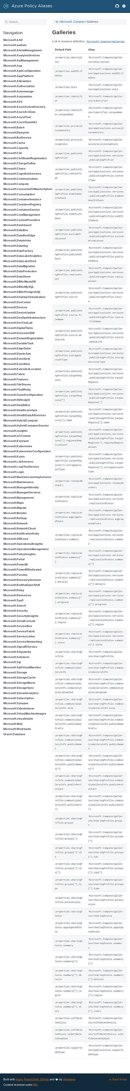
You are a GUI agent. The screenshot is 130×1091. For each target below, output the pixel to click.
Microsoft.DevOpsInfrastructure (24, 317)
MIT (35, 1084)
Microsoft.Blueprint (16, 132)
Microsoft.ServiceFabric (19, 631)
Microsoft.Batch (14, 127)
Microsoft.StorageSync (18, 687)
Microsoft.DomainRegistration (23, 338)
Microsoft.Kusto (14, 456)
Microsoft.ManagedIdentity (21, 487)
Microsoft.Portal (14, 559)
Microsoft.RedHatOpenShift (21, 585)
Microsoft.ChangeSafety (19, 163)
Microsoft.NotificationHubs (21, 533)
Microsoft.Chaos (14, 168)
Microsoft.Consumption (19, 194)
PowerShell (31, 1079)
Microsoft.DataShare (17, 276)
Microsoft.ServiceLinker (19, 636)
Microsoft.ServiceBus (17, 626)
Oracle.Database (14, 734)
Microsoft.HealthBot (16, 405)
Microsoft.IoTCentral (17, 436)
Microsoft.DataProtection (20, 271)
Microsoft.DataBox (15, 230)
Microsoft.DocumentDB (19, 333)
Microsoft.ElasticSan (17, 353)
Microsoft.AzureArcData (19, 111)
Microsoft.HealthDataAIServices (24, 415)
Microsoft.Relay (13, 590)
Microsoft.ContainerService (21, 209)
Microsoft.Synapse (15, 703)
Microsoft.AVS (12, 101)
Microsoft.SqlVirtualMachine (22, 667)
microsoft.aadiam (14, 45)
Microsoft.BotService (17, 137)
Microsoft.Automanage (18, 91)
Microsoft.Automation (17, 96)
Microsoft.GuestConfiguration (23, 394)
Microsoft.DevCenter (17, 302)
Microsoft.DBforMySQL (18, 286)
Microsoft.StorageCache (19, 677)
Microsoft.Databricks (17, 240)
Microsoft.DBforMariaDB (19, 281)
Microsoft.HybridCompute (20, 420)
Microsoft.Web (13, 723)
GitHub (44, 1079)
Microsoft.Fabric (14, 374)
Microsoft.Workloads (17, 729)
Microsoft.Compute (16, 184)
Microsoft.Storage (15, 672)
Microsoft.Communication (20, 178)
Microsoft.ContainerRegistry (22, 204)
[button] (124, 6)
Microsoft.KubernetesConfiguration (27, 451)
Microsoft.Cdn (12, 153)
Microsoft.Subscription (18, 698)
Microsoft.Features (15, 379)
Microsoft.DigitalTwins (18, 328)
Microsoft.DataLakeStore (20, 261)
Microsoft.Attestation (17, 81)
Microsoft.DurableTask (18, 343)
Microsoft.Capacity (15, 148)
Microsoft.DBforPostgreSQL (22, 292)
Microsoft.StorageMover (19, 682)
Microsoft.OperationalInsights (23, 543)
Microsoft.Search (14, 605)
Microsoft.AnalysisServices (21, 55)
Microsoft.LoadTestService (21, 466)
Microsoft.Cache (14, 142)
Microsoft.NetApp (15, 518)
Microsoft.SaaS (13, 600)
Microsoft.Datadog (15, 245)
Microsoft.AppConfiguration (22, 70)
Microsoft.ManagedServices (21, 492)
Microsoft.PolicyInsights (19, 554)
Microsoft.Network (15, 523)
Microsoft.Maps (13, 502)
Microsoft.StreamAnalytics (21, 693)
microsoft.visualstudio (18, 718)
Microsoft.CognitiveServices (22, 173)
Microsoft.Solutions (16, 657)
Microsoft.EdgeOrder (17, 348)
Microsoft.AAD (13, 40)
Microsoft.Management (18, 497)
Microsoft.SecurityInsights (21, 616)
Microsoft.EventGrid (16, 358)
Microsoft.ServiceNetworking (22, 641)
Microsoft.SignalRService (20, 646)
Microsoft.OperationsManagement (26, 549)
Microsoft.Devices (15, 307)
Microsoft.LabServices (18, 461)
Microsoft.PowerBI (15, 564)
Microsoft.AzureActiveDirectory (24, 106)
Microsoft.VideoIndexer (18, 708)
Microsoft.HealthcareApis (20, 410)
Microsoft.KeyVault (16, 441)
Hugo (19, 1079)
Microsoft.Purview (15, 574)
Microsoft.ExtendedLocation (22, 369)
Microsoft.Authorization (19, 86)
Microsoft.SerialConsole (19, 621)
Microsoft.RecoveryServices (22, 579)
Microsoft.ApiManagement (20, 60)
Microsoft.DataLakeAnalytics (22, 255)
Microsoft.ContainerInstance (22, 199)
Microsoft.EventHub (16, 364)
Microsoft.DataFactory (18, 250)
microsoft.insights (15, 430)
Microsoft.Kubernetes (17, 446)
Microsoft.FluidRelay (17, 389)
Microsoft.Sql (12, 662)
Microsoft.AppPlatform (18, 76)
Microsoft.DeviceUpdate (19, 312)
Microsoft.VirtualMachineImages (24, 713)
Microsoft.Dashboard (17, 225)
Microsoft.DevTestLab (18, 322)
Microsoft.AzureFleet (17, 117)
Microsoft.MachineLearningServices (27, 477)
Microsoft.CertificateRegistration (25, 158)
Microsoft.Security (15, 610)
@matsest (69, 1079)
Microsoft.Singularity (17, 651)
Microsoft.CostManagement (21, 214)
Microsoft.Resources (17, 595)
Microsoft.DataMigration (19, 266)
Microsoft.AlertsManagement (22, 50)
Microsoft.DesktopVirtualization (24, 297)
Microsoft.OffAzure (15, 538)
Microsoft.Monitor (15, 513)
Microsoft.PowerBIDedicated (22, 569)
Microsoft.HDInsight (16, 399)
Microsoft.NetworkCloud (19, 528)
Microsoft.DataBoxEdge (19, 235)
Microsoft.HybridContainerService (26, 425)
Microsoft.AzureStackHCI (20, 122)
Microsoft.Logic (13, 472)
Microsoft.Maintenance (18, 482)
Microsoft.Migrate (15, 507)
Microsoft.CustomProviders (21, 220)
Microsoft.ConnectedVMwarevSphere (28, 189)
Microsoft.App (12, 65)
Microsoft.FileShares (17, 384)
